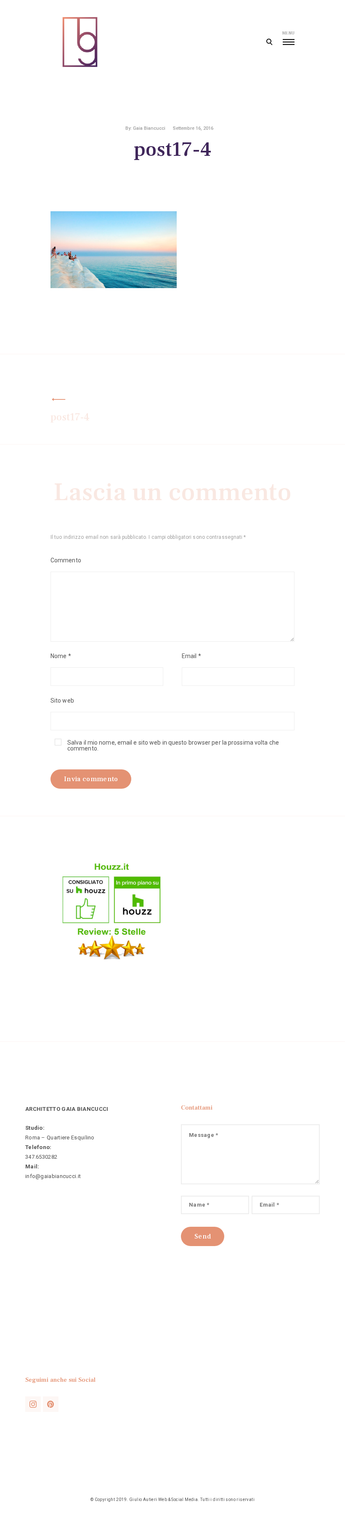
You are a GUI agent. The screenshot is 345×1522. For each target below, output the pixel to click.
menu (288, 33)
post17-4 (70, 417)
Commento (65, 560)
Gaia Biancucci (149, 128)
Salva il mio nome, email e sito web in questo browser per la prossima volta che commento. (173, 745)
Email (191, 656)
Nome (60, 656)
